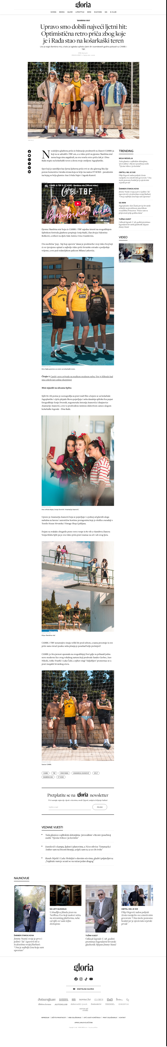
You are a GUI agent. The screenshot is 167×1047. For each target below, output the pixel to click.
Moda (62, 12)
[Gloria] (83, 4)
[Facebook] (76, 979)
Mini (89, 12)
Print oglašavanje (110, 1018)
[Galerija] (83, 100)
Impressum (45, 1018)
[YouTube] (91, 979)
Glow (70, 12)
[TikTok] (86, 979)
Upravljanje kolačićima (84, 1023)
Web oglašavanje (74, 1018)
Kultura (98, 12)
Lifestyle (80, 12)
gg (106, 12)
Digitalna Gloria (85, 989)
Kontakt (122, 1018)
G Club (113, 12)
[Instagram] (81, 979)
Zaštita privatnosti (58, 1018)
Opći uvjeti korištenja (92, 1018)
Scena (53, 12)
